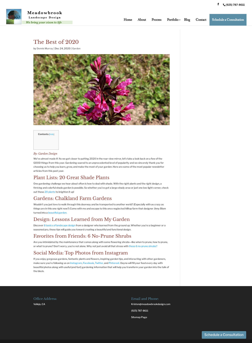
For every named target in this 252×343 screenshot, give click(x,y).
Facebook (88, 263)
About (142, 20)
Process (156, 20)
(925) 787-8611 (139, 310)
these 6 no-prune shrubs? (143, 246)
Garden (76, 48)
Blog (187, 20)
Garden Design (47, 153)
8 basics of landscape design (59, 225)
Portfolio (172, 20)
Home (128, 20)
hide (52, 134)
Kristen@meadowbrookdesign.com (150, 304)
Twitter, (99, 263)
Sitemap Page (139, 317)
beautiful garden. (57, 212)
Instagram (76, 263)
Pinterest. (114, 263)
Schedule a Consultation (228, 20)
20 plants (50, 191)
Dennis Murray (45, 48)
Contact (201, 20)
